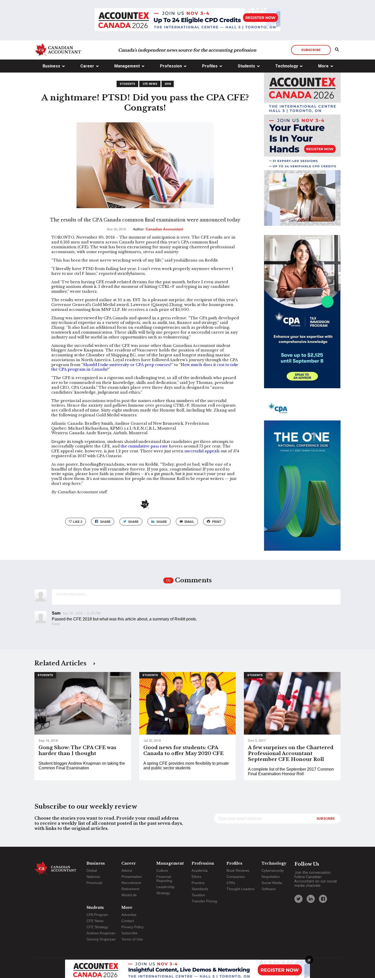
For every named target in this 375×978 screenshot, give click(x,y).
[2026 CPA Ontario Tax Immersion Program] (302, 316)
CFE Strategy (97, 927)
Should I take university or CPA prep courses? (127, 364)
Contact (127, 921)
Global (91, 870)
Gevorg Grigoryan (101, 939)
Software (268, 889)
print (216, 522)
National (93, 877)
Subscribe (310, 50)
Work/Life (129, 895)
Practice (198, 883)
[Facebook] (323, 899)
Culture (162, 870)
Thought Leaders (240, 889)
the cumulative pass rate (144, 446)
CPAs (231, 883)
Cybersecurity (272, 870)
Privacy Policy (132, 927)
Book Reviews (238, 870)
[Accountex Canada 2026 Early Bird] (187, 20)
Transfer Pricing (204, 901)
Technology (286, 66)
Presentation (131, 877)
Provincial (94, 883)
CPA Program (97, 915)
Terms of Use (132, 939)
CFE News (150, 84)
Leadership (165, 887)
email (189, 522)
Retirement (130, 889)
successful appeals (202, 451)
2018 (168, 84)
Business (51, 66)
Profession (171, 66)
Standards (200, 889)
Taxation (198, 895)
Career (87, 66)
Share (105, 522)
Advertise (128, 915)
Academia (200, 870)
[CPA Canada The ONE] (302, 478)
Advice (126, 870)
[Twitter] (298, 899)
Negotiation (270, 877)
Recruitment (131, 883)
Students (246, 66)
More (323, 66)
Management (127, 66)
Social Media (271, 883)
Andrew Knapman (100, 933)
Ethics (196, 877)
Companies (236, 877)
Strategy (163, 893)
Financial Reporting (164, 879)
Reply (56, 624)
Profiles (210, 66)
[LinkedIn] (311, 899)
